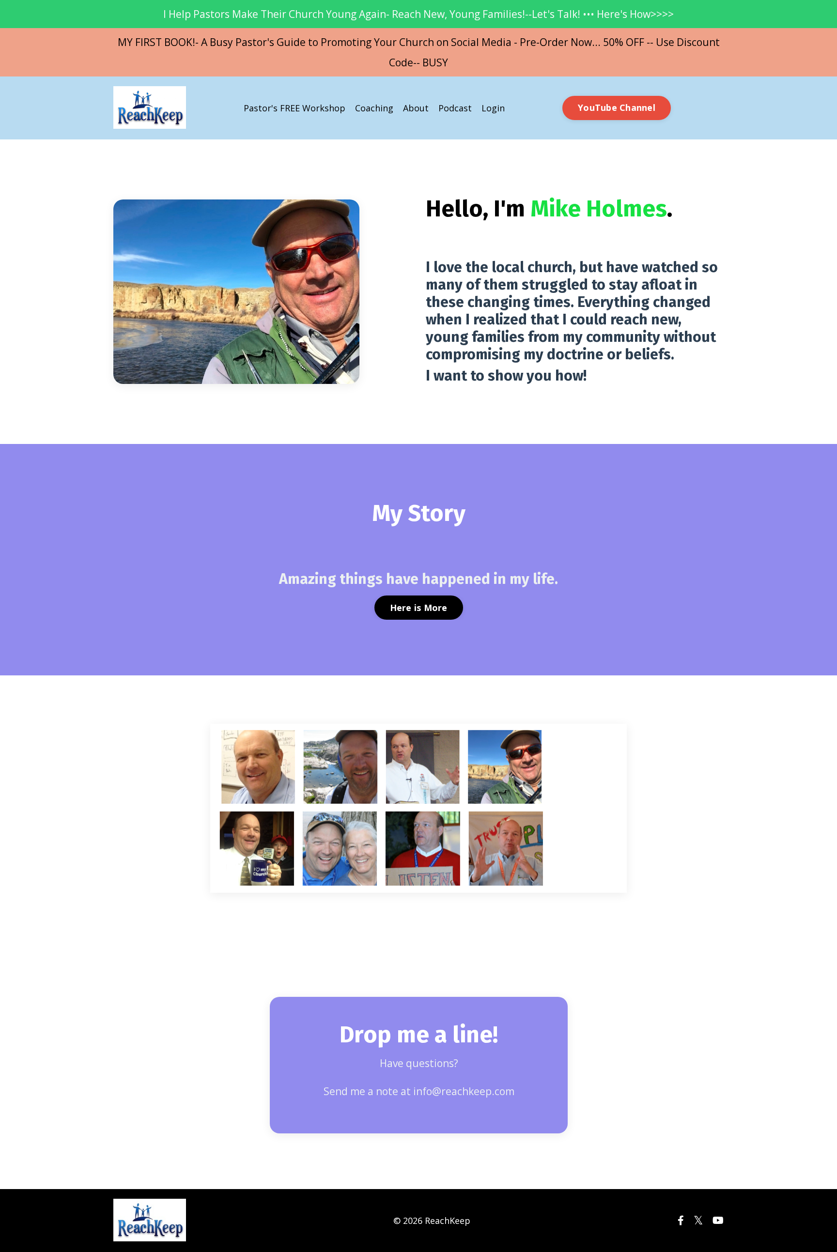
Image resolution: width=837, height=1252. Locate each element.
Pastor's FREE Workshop (294, 108)
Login (493, 108)
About (416, 108)
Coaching (374, 108)
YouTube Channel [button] (616, 107)
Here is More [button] (419, 607)
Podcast (455, 108)
